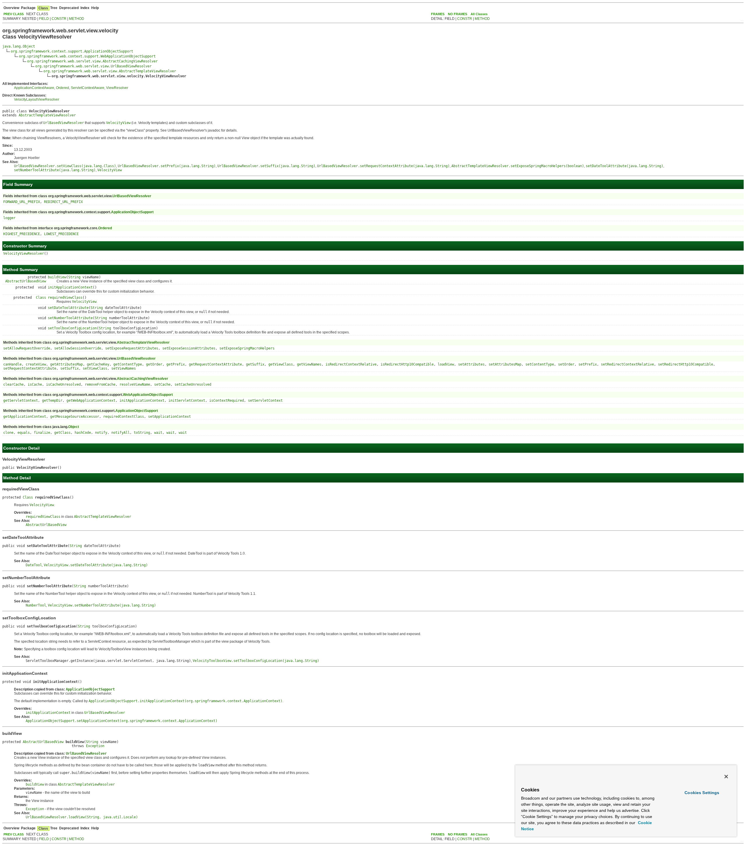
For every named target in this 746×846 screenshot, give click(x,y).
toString (142, 433)
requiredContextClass (123, 417)
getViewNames (309, 364)
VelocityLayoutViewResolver (36, 99)
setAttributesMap (505, 364)
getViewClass (280, 364)
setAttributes (471, 364)
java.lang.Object (18, 46)
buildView (57, 277)
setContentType (539, 364)
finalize (42, 433)
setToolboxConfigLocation (72, 328)
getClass (62, 433)
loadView (446, 364)
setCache (162, 384)
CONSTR (59, 19)
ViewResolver (117, 88)
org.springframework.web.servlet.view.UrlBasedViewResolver (93, 66)
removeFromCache (100, 384)
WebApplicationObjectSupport (148, 395)
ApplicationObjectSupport (132, 212)
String (74, 277)
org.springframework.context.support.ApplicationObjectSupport (72, 51)
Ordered (62, 88)
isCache (35, 384)
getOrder (154, 364)
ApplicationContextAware (34, 88)
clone (8, 433)
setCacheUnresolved (193, 384)
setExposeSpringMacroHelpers (247, 348)
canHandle (12, 364)
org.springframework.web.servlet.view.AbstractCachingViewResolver (92, 61)
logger (9, 218)
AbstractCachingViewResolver (142, 379)
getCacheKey (98, 364)
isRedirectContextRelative (351, 364)
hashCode (83, 433)
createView (36, 364)
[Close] (726, 776)
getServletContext (20, 400)
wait (158, 433)
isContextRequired (226, 400)
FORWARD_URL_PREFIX (21, 202)
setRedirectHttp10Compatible (685, 364)
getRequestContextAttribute (215, 364)
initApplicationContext (70, 287)
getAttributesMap (66, 364)
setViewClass (95, 368)
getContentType (127, 364)
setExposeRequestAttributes (131, 348)
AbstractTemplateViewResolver (47, 115)
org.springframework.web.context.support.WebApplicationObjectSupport (87, 56)
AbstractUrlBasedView (25, 281)
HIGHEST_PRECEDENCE (21, 234)
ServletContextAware (87, 88)
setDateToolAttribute (68, 308)
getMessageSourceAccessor (74, 417)
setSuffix (69, 368)
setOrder (566, 364)
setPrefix (587, 364)
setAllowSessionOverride (77, 348)
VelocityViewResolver (23, 253)
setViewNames (123, 368)
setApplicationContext (169, 417)
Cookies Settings (702, 792)
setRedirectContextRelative (627, 364)
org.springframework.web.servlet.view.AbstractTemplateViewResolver (109, 71)
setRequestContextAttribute (29, 368)
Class (41, 298)
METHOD (76, 19)
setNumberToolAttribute (70, 318)
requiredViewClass (65, 298)
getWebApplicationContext (90, 400)
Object (73, 427)
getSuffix (255, 364)
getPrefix (175, 364)
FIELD (44, 19)
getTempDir (52, 400)
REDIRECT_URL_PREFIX (63, 202)
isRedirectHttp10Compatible (407, 364)
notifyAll (120, 433)
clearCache (13, 384)
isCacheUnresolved (63, 384)
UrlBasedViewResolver (131, 196)
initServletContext (186, 400)
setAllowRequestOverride (26, 348)
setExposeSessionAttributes (188, 348)
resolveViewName (134, 384)
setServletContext (265, 400)
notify (101, 433)
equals (23, 433)
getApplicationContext (24, 417)
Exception (95, 746)
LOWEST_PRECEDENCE (61, 234)
